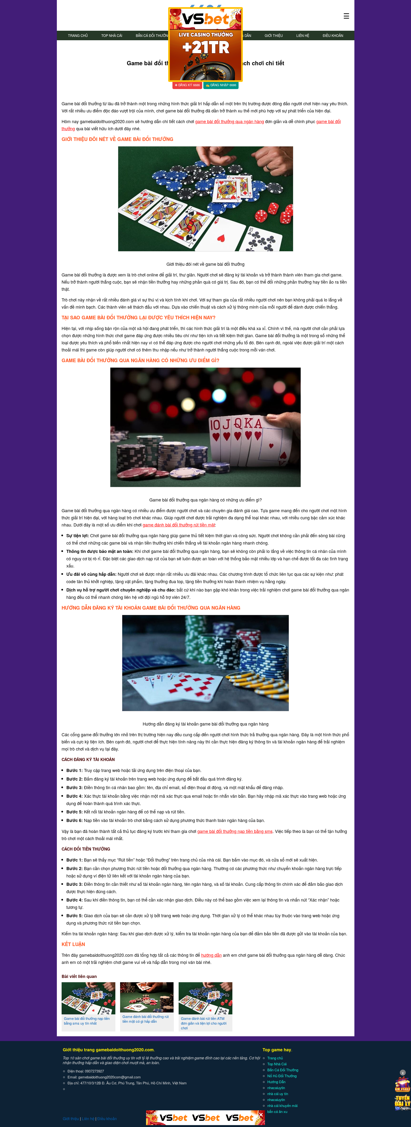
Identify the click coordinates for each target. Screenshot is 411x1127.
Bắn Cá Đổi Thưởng (153, 35)
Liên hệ (302, 35)
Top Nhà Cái (111, 35)
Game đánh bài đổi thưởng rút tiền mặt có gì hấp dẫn (145, 1019)
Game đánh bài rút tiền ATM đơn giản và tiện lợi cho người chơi (203, 1023)
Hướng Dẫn (276, 1081)
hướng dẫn (211, 955)
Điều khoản (333, 35)
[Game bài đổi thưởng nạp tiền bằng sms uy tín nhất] (88, 1012)
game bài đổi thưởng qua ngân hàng (229, 121)
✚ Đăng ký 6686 (187, 85)
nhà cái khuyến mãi (282, 1105)
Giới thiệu (274, 35)
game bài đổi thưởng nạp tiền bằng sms (235, 831)
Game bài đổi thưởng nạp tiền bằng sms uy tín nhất (87, 1021)
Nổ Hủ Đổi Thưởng (282, 1075)
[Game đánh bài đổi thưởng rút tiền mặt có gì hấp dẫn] (147, 1010)
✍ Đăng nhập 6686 (221, 85)
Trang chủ (78, 35)
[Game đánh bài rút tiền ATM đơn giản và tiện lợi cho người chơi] (205, 1012)
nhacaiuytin (276, 1087)
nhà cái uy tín (277, 1093)
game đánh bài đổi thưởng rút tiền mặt (179, 524)
